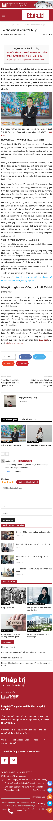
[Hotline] (50, 797)
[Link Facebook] (4, 760)
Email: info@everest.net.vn (15, 776)
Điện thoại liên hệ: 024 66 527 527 (18, 772)
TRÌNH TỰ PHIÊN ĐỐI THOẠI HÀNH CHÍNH (25, 56)
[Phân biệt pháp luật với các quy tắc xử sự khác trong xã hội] (7, 559)
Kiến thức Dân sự (34, 630)
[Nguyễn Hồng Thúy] (10, 401)
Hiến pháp (5, 604)
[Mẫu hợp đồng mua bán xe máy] (39, 433)
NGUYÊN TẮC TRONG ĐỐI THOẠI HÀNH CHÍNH (27, 52)
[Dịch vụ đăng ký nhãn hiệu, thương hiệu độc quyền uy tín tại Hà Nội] (13, 622)
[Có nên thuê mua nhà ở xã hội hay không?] (39, 622)
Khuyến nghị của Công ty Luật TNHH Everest (25, 60)
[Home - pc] (26, 4)
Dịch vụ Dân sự (7, 442)
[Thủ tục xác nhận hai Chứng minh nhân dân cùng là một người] (7, 572)
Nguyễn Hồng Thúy (10, 34)
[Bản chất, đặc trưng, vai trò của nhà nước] (7, 547)
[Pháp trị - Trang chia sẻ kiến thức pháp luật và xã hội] (13, 682)
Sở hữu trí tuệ (7, 630)
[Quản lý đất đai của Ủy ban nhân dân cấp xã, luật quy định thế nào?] (7, 535)
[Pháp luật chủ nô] (13, 595)
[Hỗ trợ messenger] (50, 790)
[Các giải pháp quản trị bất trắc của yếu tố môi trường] (39, 595)
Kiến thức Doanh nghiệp (36, 604)
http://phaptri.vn (24, 401)
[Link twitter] (13, 760)
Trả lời (7, 472)
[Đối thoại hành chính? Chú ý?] (13, 433)
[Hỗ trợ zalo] (50, 783)
